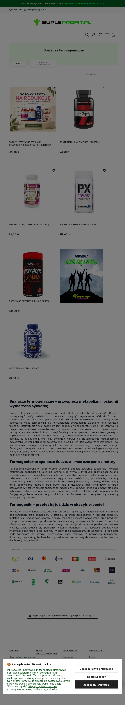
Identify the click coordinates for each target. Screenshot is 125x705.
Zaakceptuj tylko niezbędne (96, 668)
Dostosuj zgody (96, 676)
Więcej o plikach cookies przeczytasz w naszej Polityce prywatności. (32, 688)
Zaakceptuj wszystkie (96, 684)
